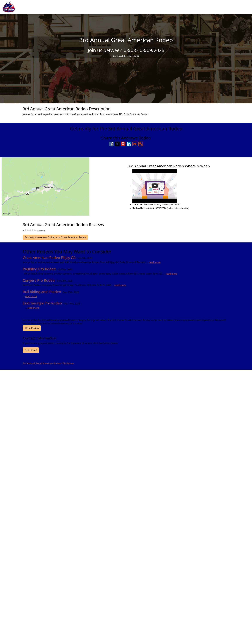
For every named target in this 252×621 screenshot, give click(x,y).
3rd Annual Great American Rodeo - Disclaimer (48, 363)
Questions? (31, 350)
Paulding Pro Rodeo (39, 269)
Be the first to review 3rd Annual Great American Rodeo (55, 237)
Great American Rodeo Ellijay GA (49, 257)
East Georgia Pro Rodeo (42, 303)
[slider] (30, 230)
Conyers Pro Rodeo (39, 280)
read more (154, 262)
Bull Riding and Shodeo (42, 291)
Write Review (32, 328)
